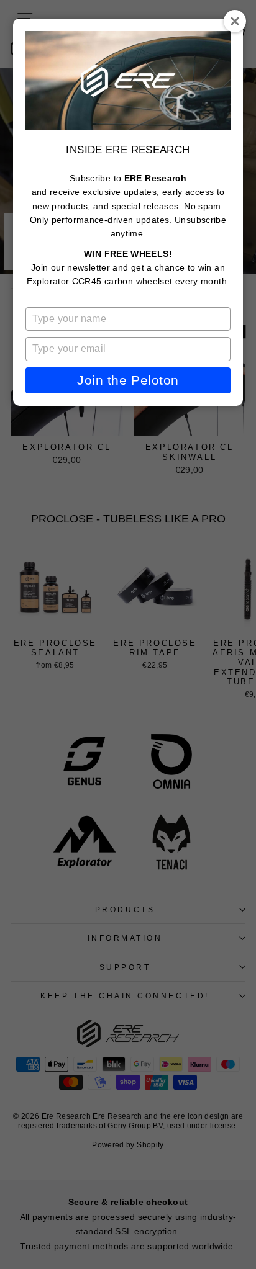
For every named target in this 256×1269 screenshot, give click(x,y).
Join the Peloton (127, 380)
